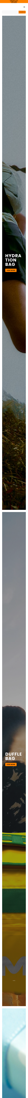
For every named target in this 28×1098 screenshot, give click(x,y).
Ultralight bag (13, 260)
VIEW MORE (11, 270)
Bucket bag (13, 756)
